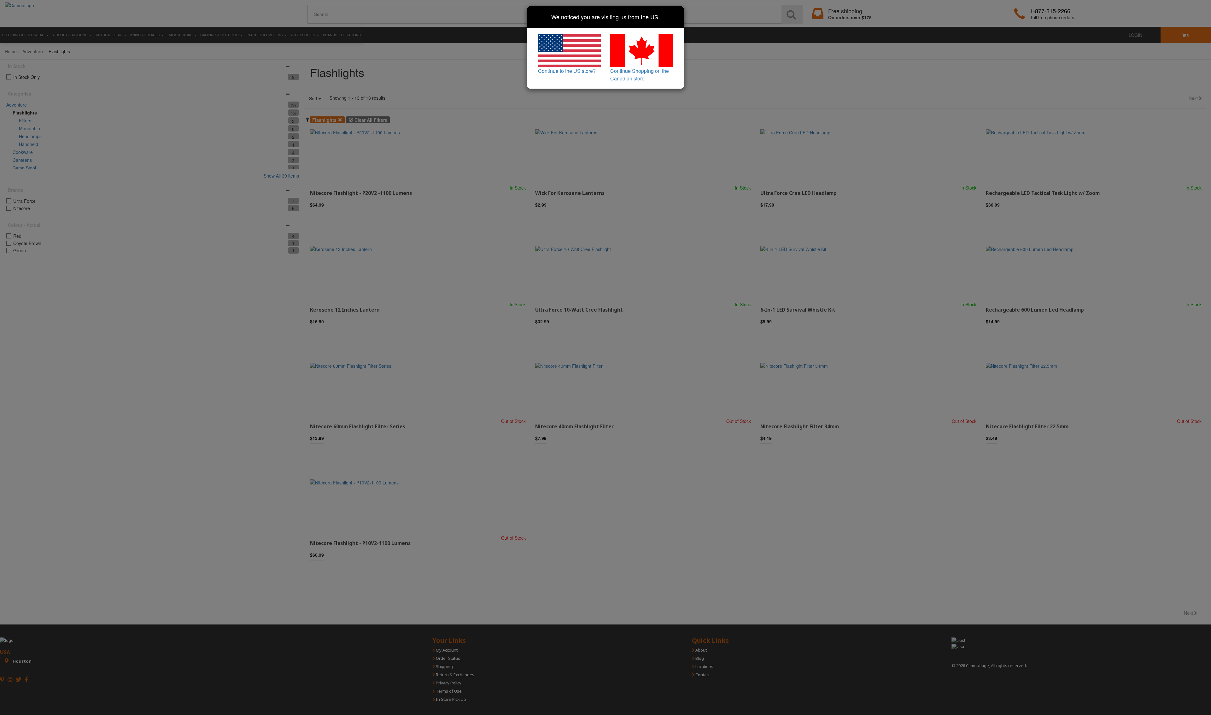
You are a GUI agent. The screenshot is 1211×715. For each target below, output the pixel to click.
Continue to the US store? (567, 70)
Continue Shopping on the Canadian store (639, 74)
